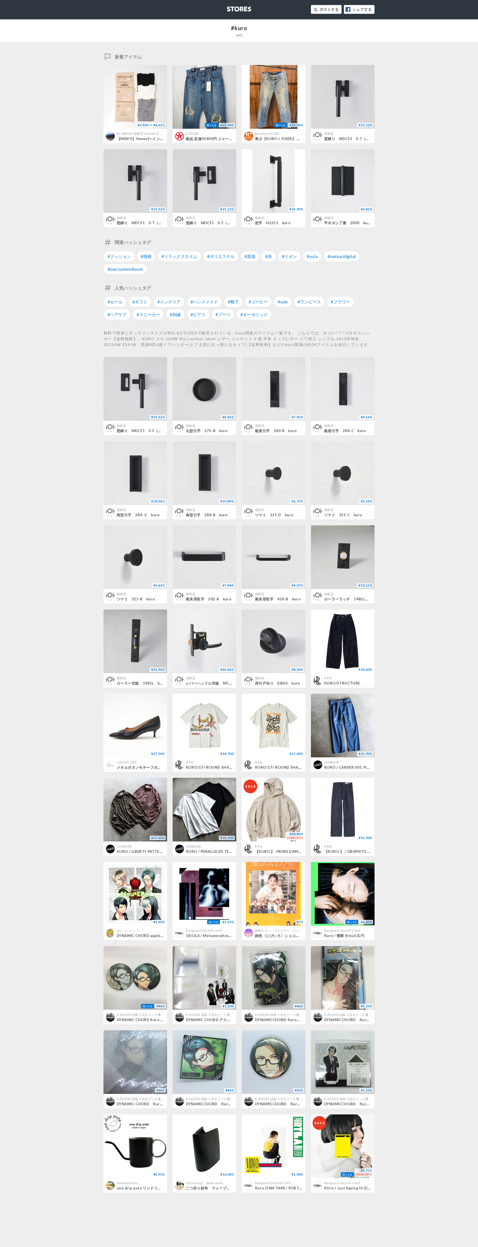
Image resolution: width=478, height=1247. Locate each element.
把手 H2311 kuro (272, 223)
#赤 (268, 256)
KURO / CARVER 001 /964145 (351, 767)
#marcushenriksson (125, 269)
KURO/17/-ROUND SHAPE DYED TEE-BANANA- (228, 767)
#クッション (119, 256)
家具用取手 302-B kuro (208, 599)
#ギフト (140, 301)
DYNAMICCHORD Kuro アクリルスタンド (363, 1020)
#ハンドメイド (204, 301)
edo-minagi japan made (204, 1183)
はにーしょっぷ (128, 930)
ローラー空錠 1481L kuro (141, 683)
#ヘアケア (117, 314)
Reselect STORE (267, 133)
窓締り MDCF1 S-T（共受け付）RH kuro (154, 223)
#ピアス (198, 314)
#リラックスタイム (179, 256)
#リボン (289, 256)
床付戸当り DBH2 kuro (277, 683)
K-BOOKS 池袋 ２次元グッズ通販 (140, 1014)
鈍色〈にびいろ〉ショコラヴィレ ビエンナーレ (296, 935)
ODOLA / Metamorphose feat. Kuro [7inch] (225, 935)
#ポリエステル (221, 256)
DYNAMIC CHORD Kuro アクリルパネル (154, 1104)
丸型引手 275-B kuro (207, 430)
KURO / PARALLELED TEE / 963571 (217, 851)
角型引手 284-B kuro (207, 515)
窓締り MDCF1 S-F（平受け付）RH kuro (155, 430)
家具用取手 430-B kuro (277, 599)
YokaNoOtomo (127, 1183)
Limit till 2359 (126, 762)
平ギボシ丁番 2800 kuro (348, 223)
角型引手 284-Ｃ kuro (138, 515)
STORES (229, 7)
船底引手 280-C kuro (345, 430)
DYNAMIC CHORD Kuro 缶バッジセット (151, 1020)
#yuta (312, 256)
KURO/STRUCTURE (342, 683)
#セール (115, 301)
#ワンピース (309, 301)
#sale (283, 301)
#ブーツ (222, 314)
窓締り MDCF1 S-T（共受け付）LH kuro (361, 138)
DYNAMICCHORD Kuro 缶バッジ (285, 1020)
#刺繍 (175, 314)
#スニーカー (148, 314)
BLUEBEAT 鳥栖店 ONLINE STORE (141, 133)
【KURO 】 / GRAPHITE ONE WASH (356, 851)
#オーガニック (254, 314)
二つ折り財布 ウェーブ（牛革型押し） (219, 1188)
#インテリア (169, 301)
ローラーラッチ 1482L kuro (350, 599)
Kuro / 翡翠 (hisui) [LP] (344, 935)
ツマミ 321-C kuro (343, 515)
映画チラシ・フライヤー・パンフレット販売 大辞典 (291, 930)
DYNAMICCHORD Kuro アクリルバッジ (223, 1104)
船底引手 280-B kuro (276, 430)
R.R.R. (328, 678)
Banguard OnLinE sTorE (204, 930)
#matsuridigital (342, 256)
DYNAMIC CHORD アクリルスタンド (217, 1020)
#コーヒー (258, 301)
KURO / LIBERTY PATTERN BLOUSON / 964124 (159, 851)
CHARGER (331, 762)
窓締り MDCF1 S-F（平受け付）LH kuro (224, 223)
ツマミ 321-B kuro (136, 599)
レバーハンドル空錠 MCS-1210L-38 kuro (224, 683)
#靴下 (233, 301)
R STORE (192, 133)
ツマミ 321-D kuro (274, 515)
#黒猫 (250, 256)
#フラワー (340, 301)
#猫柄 (146, 256)
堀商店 (329, 133)
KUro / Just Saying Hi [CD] (348, 1188)
